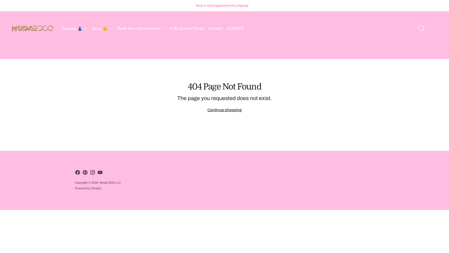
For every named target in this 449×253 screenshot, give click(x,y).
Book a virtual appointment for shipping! (222, 5)
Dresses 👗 (72, 28)
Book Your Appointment (138, 28)
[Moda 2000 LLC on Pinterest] (85, 173)
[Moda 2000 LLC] (32, 28)
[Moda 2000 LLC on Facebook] (77, 173)
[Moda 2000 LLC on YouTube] (100, 173)
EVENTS (235, 28)
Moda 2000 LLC (110, 182)
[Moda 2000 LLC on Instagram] (92, 173)
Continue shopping (224, 110)
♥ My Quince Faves (187, 28)
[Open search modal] (421, 28)
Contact (216, 28)
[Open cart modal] (435, 28)
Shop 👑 (100, 28)
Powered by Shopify (88, 188)
